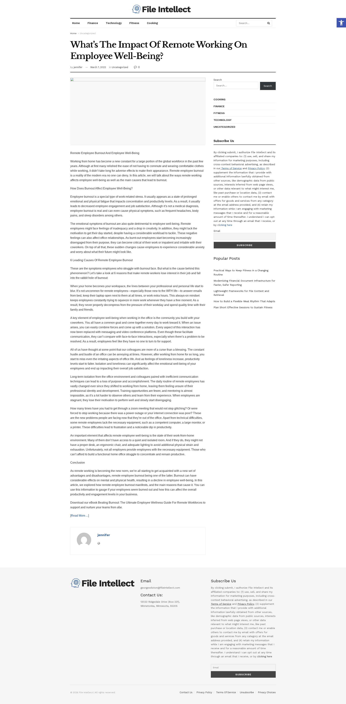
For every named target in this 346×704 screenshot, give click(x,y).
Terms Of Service (226, 692)
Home (76, 23)
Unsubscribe (247, 692)
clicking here (224, 224)
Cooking (152, 23)
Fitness (134, 23)
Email (217, 230)
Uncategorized (88, 33)
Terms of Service (231, 168)
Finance (93, 23)
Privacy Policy (256, 168)
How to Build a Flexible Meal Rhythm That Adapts (244, 301)
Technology (114, 23)
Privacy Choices (267, 692)
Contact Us (186, 692)
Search (218, 79)
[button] (341, 22)
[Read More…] (79, 515)
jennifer (78, 67)
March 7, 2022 (98, 67)
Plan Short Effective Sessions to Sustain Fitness (243, 307)
